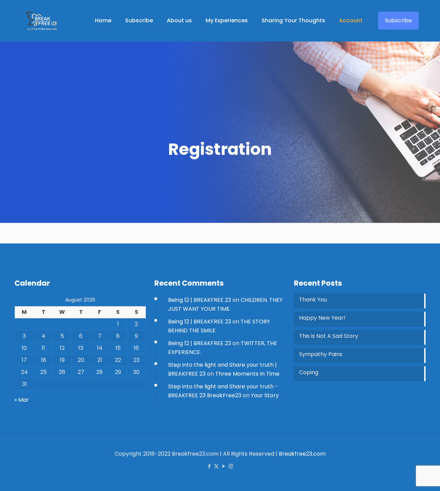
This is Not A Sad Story (328, 336)
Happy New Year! (322, 318)
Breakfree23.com (302, 454)
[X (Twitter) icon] (216, 466)
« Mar (21, 400)
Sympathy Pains (320, 354)
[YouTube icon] (223, 466)
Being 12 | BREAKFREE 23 (199, 300)
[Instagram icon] (230, 466)
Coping (308, 372)
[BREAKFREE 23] (41, 20)
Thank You (313, 300)
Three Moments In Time (247, 374)
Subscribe (398, 20)
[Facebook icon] (209, 466)
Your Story (265, 395)
